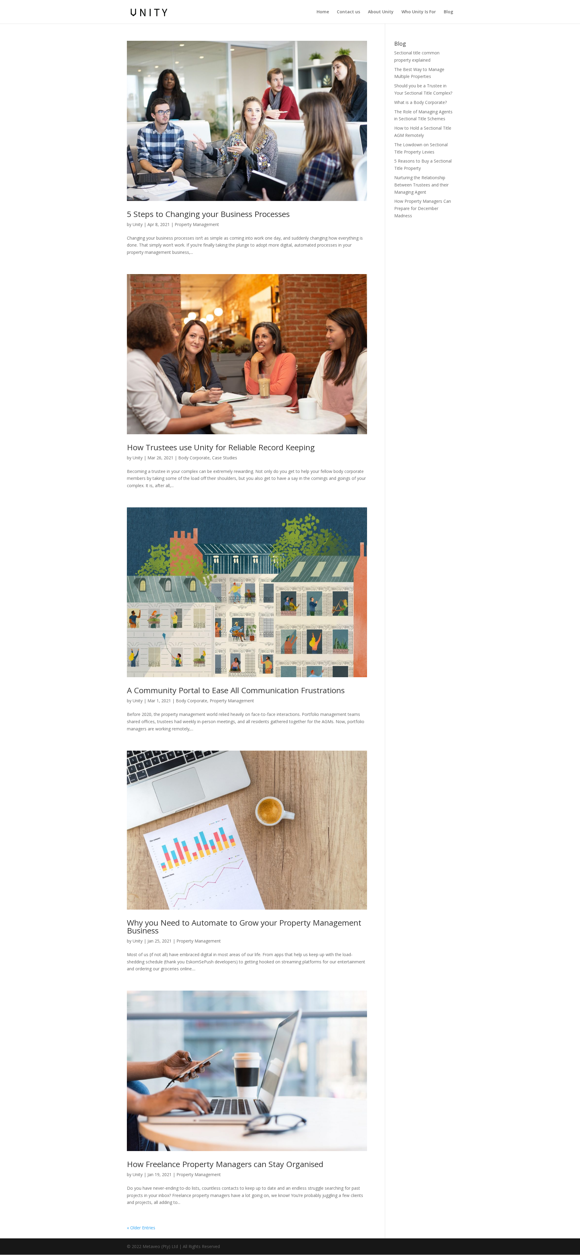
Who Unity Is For (418, 12)
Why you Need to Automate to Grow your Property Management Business (244, 926)
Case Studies (224, 458)
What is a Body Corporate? (420, 102)
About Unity (381, 12)
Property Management (197, 224)
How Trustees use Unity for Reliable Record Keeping (221, 447)
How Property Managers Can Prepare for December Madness (422, 208)
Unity (138, 224)
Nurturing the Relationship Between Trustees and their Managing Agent (421, 185)
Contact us (348, 12)
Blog (448, 12)
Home (323, 12)
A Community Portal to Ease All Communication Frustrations (236, 690)
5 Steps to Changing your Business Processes (208, 214)
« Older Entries (141, 1228)
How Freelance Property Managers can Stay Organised (225, 1164)
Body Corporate (194, 458)
